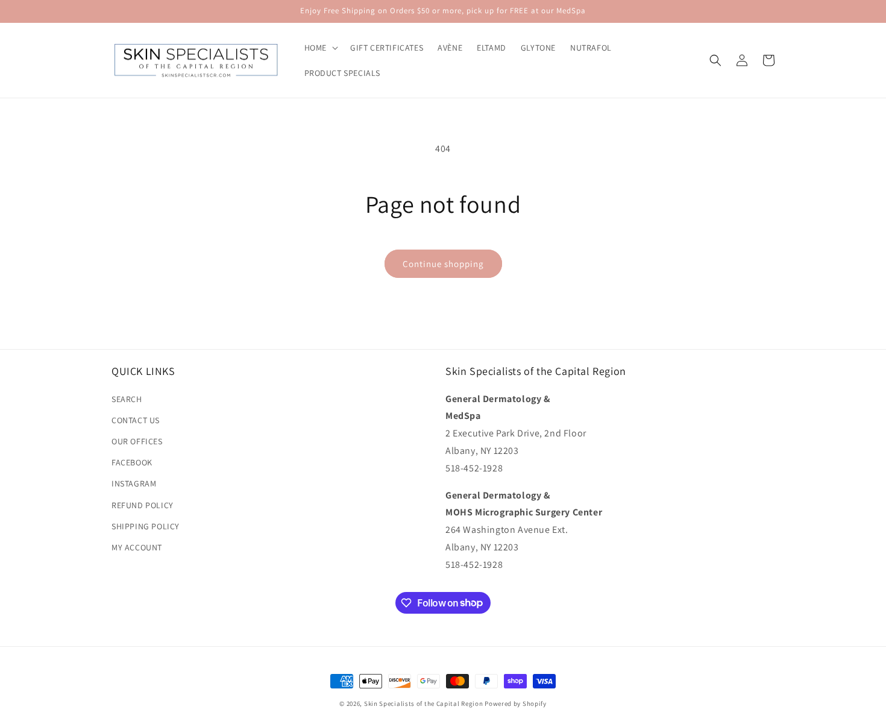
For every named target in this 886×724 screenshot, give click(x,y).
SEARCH (127, 399)
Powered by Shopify (516, 703)
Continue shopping (443, 263)
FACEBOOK (132, 462)
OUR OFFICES (137, 441)
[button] (320, 47)
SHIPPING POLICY (146, 526)
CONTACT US (136, 420)
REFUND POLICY (143, 505)
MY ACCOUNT (137, 547)
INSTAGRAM (134, 483)
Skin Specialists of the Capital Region (423, 703)
